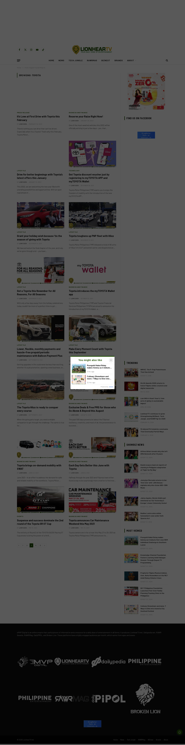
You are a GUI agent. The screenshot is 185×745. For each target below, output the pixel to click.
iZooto (111, 387)
